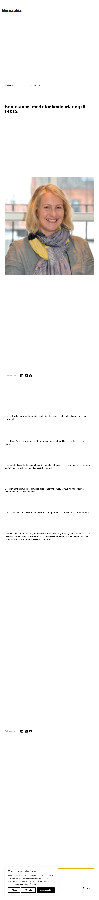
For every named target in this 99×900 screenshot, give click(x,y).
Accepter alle (45, 890)
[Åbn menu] (95, 1)
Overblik (9, 85)
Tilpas (14, 890)
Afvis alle (28, 890)
